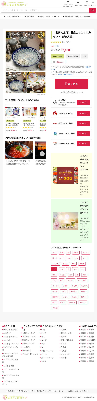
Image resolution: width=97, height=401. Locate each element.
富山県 (91, 347)
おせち (44, 361)
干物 (53, 280)
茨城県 (83, 354)
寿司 (61, 280)
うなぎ (62, 275)
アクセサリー (66, 354)
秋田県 (83, 344)
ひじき (54, 291)
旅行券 (63, 336)
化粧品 (63, 351)
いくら (65, 297)
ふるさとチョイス (10, 336)
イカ (75, 269)
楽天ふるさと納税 (10, 329)
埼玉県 (91, 329)
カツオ (82, 264)
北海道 (83, 329)
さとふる (6, 340)
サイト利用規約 (38, 391)
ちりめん (84, 286)
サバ (73, 264)
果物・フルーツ (47, 351)
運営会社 (11, 391)
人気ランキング (28, 333)
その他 (54, 308)
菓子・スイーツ (47, 358)
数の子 (83, 297)
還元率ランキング (29, 336)
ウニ (53, 275)
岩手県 (83, 336)
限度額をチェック (68, 5)
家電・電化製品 (67, 340)
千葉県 (91, 333)
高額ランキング (28, 343)
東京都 (91, 336)
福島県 (83, 351)
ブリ (84, 258)
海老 (61, 253)
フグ (57, 16)
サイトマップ (23, 391)
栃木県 (83, 358)
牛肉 (43, 329)
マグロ (68, 258)
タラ (61, 269)
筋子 (53, 302)
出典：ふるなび (41, 94)
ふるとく (85, 391)
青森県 (83, 333)
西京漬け (55, 297)
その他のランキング (30, 354)
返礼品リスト (78, 5)
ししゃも (55, 264)
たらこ (74, 297)
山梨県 (91, 358)
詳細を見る (15, 34)
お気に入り (87, 5)
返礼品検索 (30, 16)
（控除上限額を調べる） (65, 74)
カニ (53, 253)
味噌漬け (74, 291)
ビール (44, 354)
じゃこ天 (55, 286)
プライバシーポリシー (56, 391)
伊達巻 (65, 286)
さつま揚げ (82, 280)
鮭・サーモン (57, 258)
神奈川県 (92, 340)
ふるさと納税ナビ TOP (13, 16)
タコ (82, 269)
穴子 (70, 275)
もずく (64, 291)
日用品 (63, 347)
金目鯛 (76, 253)
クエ (76, 258)
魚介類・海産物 (45, 16)
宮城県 (83, 340)
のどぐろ (86, 253)
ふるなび (6, 333)
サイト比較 (10, 326)
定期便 (63, 329)
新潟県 (91, 344)
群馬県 (83, 361)
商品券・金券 (66, 333)
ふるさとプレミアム (11, 344)
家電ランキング (28, 340)
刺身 (84, 275)
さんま (65, 264)
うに (43, 344)
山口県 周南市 (57, 56)
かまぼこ (71, 280)
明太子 (62, 302)
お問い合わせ (73, 391)
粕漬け (83, 291)
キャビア (83, 302)
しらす (74, 286)
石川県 (91, 351)
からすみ (72, 302)
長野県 (91, 361)
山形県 (83, 347)
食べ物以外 (26, 350)
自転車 (63, 344)
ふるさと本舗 (8, 366)
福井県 (91, 354)
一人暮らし (26, 347)
